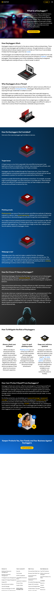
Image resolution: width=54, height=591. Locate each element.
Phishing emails (6, 213)
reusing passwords (20, 89)
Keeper (5, 2)
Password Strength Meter (34, 586)
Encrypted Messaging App (34, 582)
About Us (42, 583)
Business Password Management (6, 575)
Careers (42, 585)
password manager (34, 398)
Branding (42, 587)
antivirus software (24, 278)
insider (29, 52)
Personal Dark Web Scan (34, 571)
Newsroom (42, 589)
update (40, 361)
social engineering (23, 215)
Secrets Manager (5, 586)
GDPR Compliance (20, 575)
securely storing (40, 400)
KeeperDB (4, 582)
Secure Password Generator (32, 576)
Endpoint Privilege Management (9, 580)
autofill (26, 403)
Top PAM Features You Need (45, 577)
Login (46, 2)
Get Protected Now (33, 31)
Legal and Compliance (21, 581)
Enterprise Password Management (6, 572)
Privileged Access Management (9, 577)
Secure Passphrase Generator (32, 579)
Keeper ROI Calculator (33, 584)
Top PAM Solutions (44, 571)
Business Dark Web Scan (34, 573)
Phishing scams (24, 350)
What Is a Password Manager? (44, 574)
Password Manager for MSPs (8, 588)
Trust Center (19, 573)
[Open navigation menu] (52, 2)
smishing (48, 261)
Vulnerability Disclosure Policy (21, 578)
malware (43, 56)
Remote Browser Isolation (8, 584)
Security (18, 571)
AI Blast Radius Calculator (34, 588)
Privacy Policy (19, 583)
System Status (19, 585)
